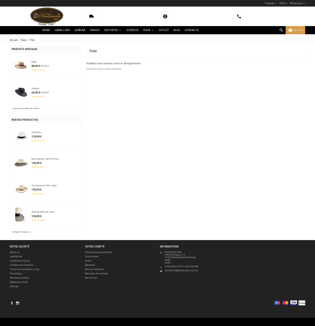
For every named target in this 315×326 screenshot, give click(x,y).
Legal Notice (16, 256)
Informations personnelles (98, 252)
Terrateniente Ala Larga (44, 185)
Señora (80, 30)
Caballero (62, 30)
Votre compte (95, 246)
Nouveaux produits (19, 277)
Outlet (164, 30)
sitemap (14, 286)
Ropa (148, 30)
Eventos (132, 30)
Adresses (90, 265)
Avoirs (88, 260)
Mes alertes (91, 277)
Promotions (16, 273)
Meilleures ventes (19, 282)
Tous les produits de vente (26, 108)
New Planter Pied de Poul (45, 158)
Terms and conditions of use (24, 269)
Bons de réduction (94, 269)
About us (14, 252)
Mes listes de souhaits (96, 273)
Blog (176, 30)
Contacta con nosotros (21, 265)
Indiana (35, 88)
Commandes (91, 256)
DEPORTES (113, 30)
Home (46, 30)
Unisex (95, 30)
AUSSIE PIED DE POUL (43, 212)
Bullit (34, 61)
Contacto (192, 30)
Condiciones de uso (20, 260)
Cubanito (36, 132)
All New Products (22, 232)
